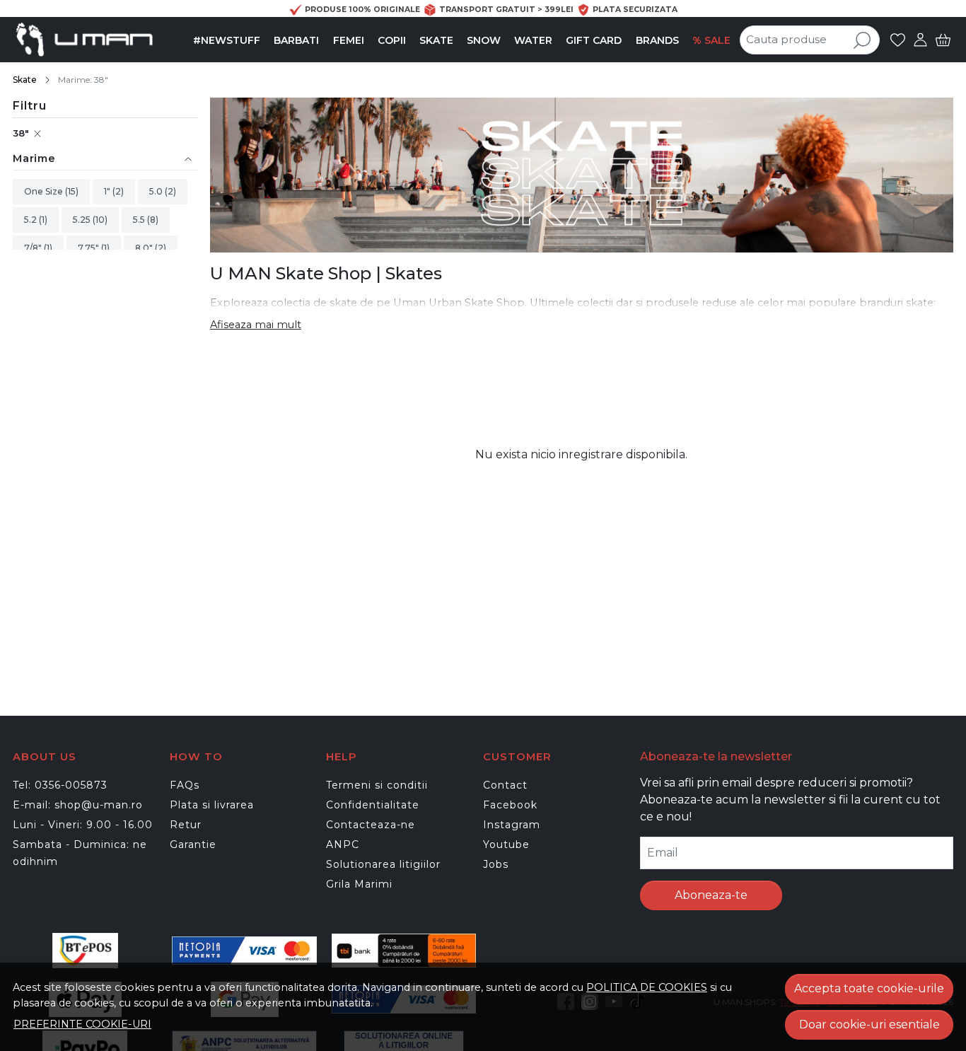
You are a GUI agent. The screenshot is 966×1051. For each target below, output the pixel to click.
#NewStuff (226, 40)
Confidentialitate (372, 805)
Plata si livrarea (212, 805)
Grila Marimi (359, 884)
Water (533, 40)
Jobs (495, 864)
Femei (348, 40)
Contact (505, 785)
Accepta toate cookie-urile (869, 988)
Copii (392, 40)
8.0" (145, 248)
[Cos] (943, 39)
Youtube (506, 844)
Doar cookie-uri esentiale (869, 1024)
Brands (657, 40)
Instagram (511, 824)
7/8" (34, 248)
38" (21, 133)
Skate (436, 40)
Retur (186, 824)
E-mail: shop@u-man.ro (78, 805)
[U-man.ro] (100, 39)
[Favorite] (897, 39)
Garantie (193, 844)
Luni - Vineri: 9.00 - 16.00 (83, 824)
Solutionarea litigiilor (383, 864)
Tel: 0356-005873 (60, 785)
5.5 (140, 219)
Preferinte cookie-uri (82, 1024)
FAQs (184, 785)
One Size (44, 191)
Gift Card (594, 40)
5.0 (157, 191)
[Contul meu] (920, 39)
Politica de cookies (646, 987)
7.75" (89, 248)
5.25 (83, 219)
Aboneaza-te (711, 895)
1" (108, 191)
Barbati (296, 40)
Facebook (510, 805)
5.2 (31, 219)
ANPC (342, 844)
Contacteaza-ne (370, 824)
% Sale (711, 40)
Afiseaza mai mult (255, 324)
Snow (484, 40)
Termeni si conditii (377, 785)
